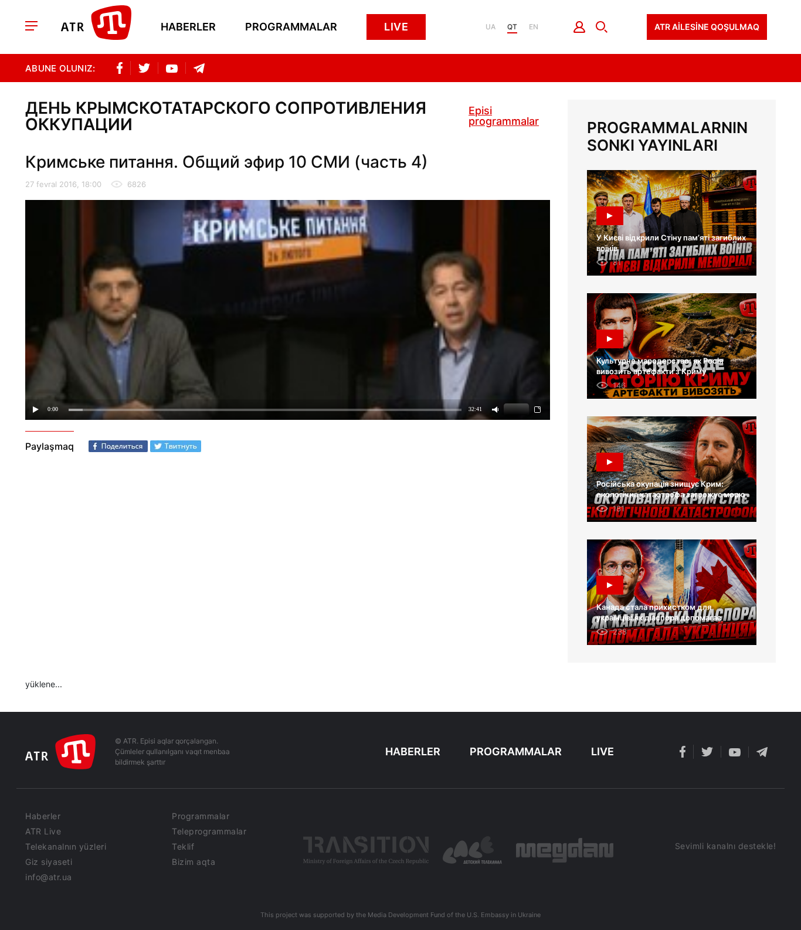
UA (490, 26)
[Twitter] (175, 446)
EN (533, 26)
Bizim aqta (193, 862)
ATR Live (43, 831)
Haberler (188, 27)
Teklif (183, 847)
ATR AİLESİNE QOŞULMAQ (706, 27)
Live (396, 27)
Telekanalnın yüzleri (65, 847)
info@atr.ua (48, 877)
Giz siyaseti (48, 862)
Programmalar (291, 27)
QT (512, 26)
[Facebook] (118, 446)
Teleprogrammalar (209, 831)
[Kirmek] (579, 27)
